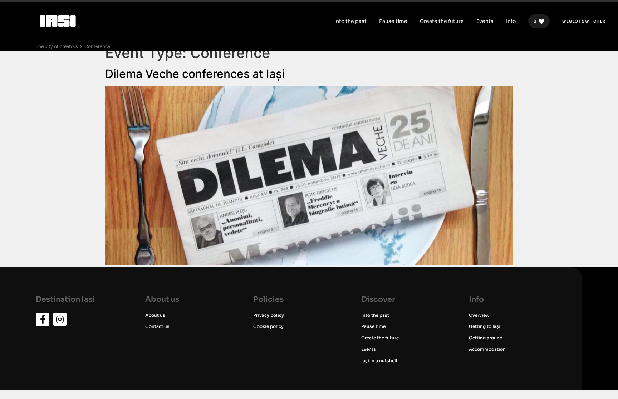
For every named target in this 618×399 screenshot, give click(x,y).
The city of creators (57, 46)
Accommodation (487, 349)
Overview (479, 315)
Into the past (375, 315)
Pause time (373, 326)
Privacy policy (268, 315)
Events (368, 349)
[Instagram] (60, 319)
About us (155, 315)
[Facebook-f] (42, 319)
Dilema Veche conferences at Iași (195, 74)
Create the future (380, 337)
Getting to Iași (484, 326)
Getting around (485, 337)
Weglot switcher (583, 21)
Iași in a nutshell (379, 360)
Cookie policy (268, 326)
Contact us (157, 326)
